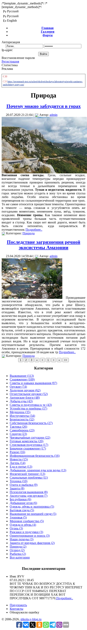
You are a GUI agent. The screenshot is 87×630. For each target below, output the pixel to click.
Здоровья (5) (18, 517)
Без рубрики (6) (20, 499)
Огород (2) (17, 550)
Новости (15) (19, 459)
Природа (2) (18, 546)
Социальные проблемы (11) (29, 477)
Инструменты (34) (22, 415)
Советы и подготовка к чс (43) (31, 405)
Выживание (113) (22, 375)
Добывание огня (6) (23, 503)
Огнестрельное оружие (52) (29, 394)
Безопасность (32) (22, 419)
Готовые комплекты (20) (26, 441)
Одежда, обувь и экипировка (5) (32, 506)
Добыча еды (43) (21, 401)
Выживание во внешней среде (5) (33, 514)
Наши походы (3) (21, 539)
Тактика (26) (18, 426)
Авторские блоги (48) (25, 397)
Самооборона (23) (22, 430)
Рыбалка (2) (18, 554)
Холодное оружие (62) (25, 390)
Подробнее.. (33, 229)
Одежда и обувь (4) (23, 524)
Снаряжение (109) (22, 379)
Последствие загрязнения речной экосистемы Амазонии (43, 244)
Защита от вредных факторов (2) (32, 543)
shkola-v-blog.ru (30, 619)
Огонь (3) (16, 528)
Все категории (20, 557)
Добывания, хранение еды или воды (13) (38, 470)
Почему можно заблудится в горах (43, 106)
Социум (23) (18, 434)
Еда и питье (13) (21, 466)
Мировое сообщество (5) (27, 521)
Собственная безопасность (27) (31, 423)
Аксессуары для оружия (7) (28, 495)
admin (53, 114)
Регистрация (10, 61)
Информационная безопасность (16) (34, 455)
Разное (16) (17, 452)
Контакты (16, 608)
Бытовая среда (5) (22, 510)
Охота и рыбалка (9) (23, 484)
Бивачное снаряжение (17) (28, 448)
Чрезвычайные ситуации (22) (30, 437)
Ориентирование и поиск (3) (30, 535)
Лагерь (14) (17, 463)
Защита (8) (17, 488)
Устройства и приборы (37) (28, 408)
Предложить (18, 605)
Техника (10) (18, 481)
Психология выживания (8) (29, 492)
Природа (28, 233)
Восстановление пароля (18, 58)
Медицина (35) (20, 412)
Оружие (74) (18, 386)
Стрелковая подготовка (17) (29, 445)
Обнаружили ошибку (24, 612)
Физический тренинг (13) (27, 474)
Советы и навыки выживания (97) (33, 383)
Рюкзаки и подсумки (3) (26, 532)
